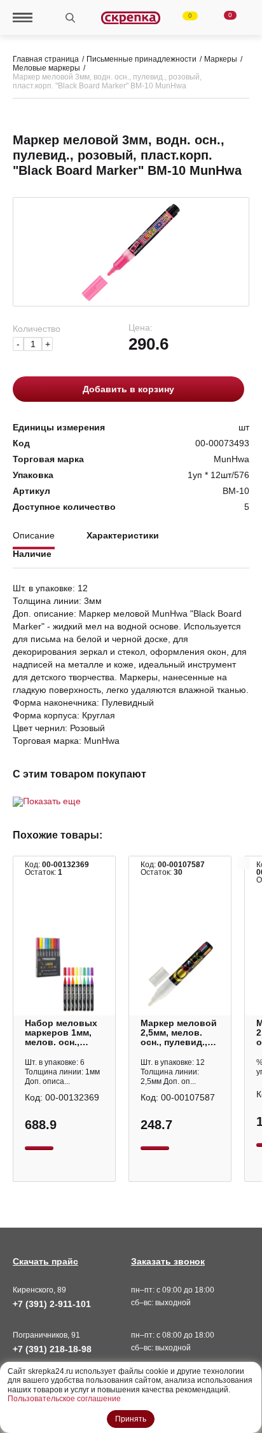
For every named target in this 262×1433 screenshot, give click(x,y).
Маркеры (220, 59)
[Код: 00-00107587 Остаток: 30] (180, 974)
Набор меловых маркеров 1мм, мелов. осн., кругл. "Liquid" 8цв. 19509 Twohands (61, 1032)
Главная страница (46, 59)
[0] (182, 17)
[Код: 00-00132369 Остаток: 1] (64, 974)
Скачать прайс (45, 1261)
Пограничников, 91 (46, 1335)
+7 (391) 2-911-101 (52, 1304)
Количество (36, 329)
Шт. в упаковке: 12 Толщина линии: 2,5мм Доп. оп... (173, 1072)
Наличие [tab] (32, 554)
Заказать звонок (168, 1261)
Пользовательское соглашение (64, 1398)
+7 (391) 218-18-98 (52, 1349)
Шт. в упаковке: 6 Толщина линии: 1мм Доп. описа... (62, 1072)
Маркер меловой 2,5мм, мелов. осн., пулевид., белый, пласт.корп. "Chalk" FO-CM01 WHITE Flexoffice (179, 1032)
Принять (130, 1419)
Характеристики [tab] (122, 535)
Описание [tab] (34, 535)
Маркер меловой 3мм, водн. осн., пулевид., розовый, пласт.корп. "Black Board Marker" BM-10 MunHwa (107, 81)
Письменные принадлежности (141, 59)
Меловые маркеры (46, 68)
